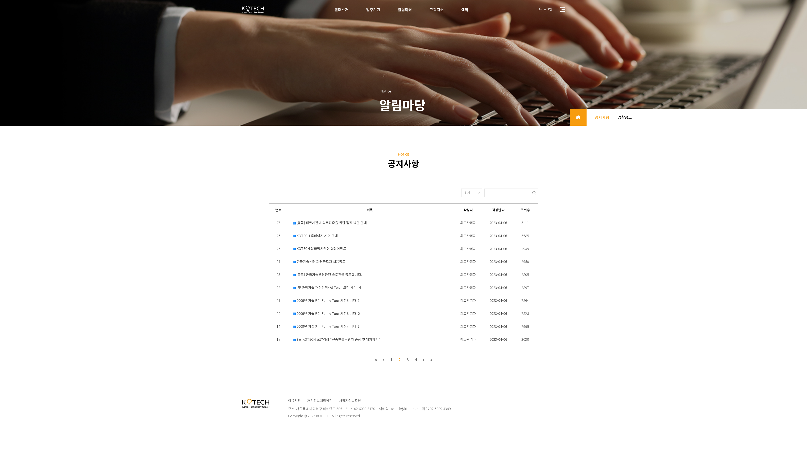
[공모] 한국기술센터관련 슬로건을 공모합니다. (329, 274)
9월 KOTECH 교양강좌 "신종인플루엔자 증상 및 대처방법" (338, 339)
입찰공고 (625, 117)
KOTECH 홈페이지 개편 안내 (317, 236)
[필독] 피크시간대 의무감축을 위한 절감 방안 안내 (331, 222)
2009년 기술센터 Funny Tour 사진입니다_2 (328, 313)
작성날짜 (498, 209)
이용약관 (294, 400)
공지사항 (602, 117)
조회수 (525, 209)
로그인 (548, 9)
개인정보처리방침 (319, 400)
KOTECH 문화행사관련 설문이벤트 (321, 248)
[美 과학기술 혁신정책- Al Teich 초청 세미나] (328, 287)
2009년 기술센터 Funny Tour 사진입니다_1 (328, 300)
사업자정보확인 (350, 400)
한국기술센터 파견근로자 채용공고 (320, 261)
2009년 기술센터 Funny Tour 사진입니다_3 (328, 326)
